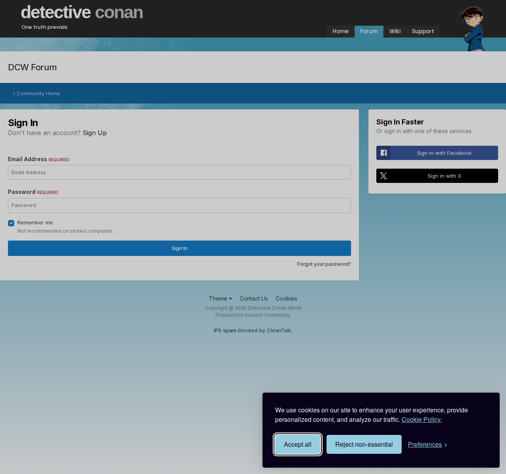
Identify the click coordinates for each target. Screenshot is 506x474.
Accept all (298, 444)
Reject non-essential (364, 444)
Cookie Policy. (422, 419)
